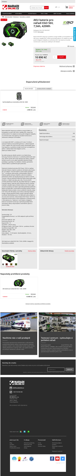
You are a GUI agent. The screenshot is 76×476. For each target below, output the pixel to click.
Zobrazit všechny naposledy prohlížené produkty (38, 303)
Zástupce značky (66, 71)
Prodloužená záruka (15, 448)
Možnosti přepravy (65, 66)
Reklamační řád (28, 444)
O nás (39, 443)
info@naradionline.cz (18, 388)
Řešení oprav (13, 446)
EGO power (41, 32)
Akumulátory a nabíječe (25, 16)
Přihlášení (4, 1)
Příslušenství (16, 16)
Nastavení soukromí (57, 451)
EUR (59, 7)
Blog (11, 443)
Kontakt (40, 444)
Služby (25, 448)
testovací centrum (56, 345)
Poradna (12, 444)
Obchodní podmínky (29, 443)
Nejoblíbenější (29, 88)
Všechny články (32, 251)
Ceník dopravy (27, 446)
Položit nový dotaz (69, 251)
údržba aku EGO (10, 266)
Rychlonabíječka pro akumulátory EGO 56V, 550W (15, 102)
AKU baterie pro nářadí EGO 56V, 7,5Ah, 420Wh (14, 288)
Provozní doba (41, 446)
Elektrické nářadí (8, 16)
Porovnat (71, 46)
